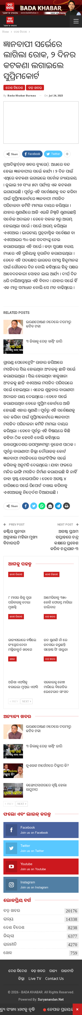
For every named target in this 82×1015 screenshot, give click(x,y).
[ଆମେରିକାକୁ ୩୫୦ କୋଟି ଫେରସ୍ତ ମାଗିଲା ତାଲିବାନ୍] (59, 582)
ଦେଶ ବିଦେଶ (14, 87)
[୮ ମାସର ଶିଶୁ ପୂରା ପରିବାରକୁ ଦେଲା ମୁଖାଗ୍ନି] (23, 582)
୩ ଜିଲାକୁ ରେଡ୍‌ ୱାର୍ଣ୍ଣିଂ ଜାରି (44, 341)
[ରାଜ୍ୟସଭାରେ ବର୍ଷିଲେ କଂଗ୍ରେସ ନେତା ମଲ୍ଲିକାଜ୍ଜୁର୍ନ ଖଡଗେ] (23, 624)
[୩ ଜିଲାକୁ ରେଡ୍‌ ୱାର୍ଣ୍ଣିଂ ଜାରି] (13, 346)
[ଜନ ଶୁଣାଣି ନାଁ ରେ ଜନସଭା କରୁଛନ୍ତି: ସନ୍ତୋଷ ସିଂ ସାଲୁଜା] (59, 624)
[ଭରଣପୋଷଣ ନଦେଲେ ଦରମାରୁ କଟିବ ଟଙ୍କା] (13, 327)
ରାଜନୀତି (10, 944)
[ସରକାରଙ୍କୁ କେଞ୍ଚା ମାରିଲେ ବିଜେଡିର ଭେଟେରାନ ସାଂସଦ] (59, 666)
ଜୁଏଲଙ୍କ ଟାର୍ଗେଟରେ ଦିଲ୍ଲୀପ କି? (47, 765)
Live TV (34, 978)
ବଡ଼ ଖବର (35, 87)
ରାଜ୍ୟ (8, 918)
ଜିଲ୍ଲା (8, 935)
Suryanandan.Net (51, 999)
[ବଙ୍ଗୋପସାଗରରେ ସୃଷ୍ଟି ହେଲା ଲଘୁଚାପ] (13, 790)
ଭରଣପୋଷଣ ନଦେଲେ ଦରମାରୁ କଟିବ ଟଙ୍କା (48, 324)
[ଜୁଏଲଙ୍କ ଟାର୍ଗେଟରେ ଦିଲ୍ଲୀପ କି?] (13, 770)
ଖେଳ (12, 659)
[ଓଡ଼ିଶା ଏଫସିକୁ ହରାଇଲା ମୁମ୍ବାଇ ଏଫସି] (23, 666)
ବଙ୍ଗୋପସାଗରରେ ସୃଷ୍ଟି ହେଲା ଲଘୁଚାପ (46, 787)
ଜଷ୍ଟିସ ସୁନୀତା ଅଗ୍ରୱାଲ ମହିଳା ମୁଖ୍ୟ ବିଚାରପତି (20, 536)
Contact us (54, 978)
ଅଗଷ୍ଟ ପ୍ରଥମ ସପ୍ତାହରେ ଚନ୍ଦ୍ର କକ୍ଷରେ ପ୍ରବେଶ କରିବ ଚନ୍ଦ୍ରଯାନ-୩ (64, 539)
